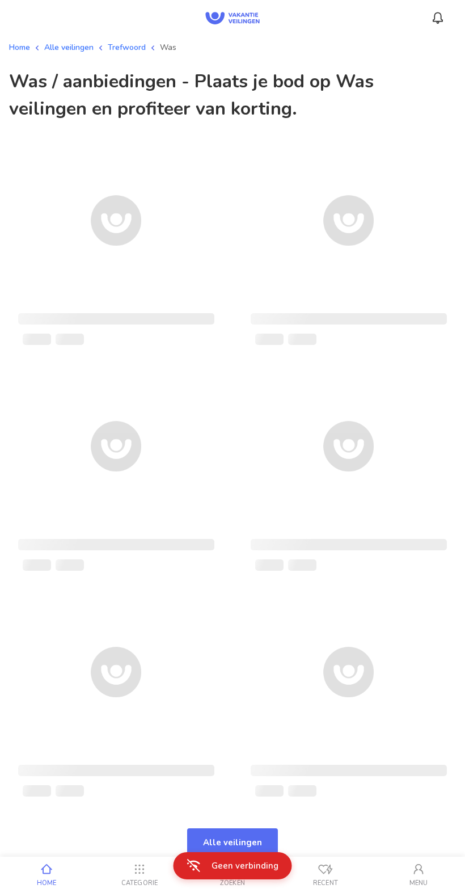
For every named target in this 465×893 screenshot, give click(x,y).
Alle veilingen (69, 47)
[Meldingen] (438, 18)
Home (19, 47)
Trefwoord (127, 47)
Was (168, 47)
